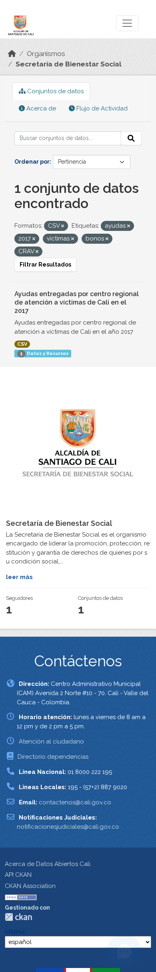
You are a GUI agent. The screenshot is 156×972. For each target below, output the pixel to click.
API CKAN (18, 874)
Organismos (46, 54)
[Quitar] (62, 226)
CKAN (18, 917)
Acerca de (40, 108)
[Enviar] (131, 138)
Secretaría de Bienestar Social (69, 64)
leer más (19, 577)
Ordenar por (32, 161)
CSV (22, 344)
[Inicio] (12, 54)
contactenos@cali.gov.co (75, 802)
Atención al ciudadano (51, 741)
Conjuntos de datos (55, 91)
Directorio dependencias (53, 756)
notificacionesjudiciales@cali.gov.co (68, 826)
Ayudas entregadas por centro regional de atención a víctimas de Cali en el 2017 (76, 302)
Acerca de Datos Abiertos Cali (47, 864)
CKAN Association (30, 886)
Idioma (15, 931)
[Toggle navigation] (127, 23)
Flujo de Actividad (101, 108)
